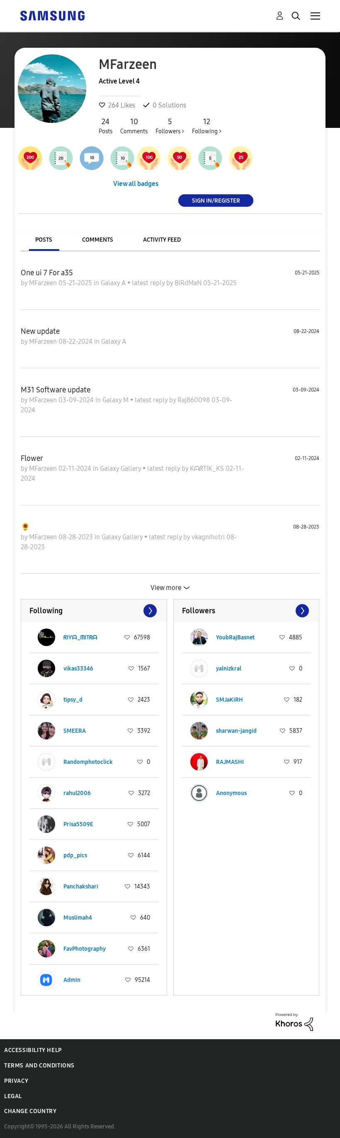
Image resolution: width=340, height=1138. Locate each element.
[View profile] (46, 637)
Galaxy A (114, 283)
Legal (13, 1096)
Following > (206, 126)
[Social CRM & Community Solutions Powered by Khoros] (294, 1021)
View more (166, 588)
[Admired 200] (30, 158)
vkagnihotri (209, 537)
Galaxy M (116, 400)
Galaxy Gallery (121, 468)
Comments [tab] (97, 239)
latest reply (149, 283)
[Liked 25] (240, 158)
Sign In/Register (216, 200)
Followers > (169, 126)
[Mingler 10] (91, 158)
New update (40, 331)
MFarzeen (43, 283)
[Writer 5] (210, 158)
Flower (32, 458)
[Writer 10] (122, 158)
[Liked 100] (148, 158)
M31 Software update (55, 389)
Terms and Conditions (39, 1065)
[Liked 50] (179, 158)
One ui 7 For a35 (47, 272)
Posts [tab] (43, 239)
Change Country (30, 1111)
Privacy (16, 1080)
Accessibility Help (33, 1050)
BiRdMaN (189, 283)
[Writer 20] (61, 158)
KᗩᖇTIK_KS (208, 468)
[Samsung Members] (52, 15)
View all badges (135, 184)
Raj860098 (194, 400)
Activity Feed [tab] (162, 239)
